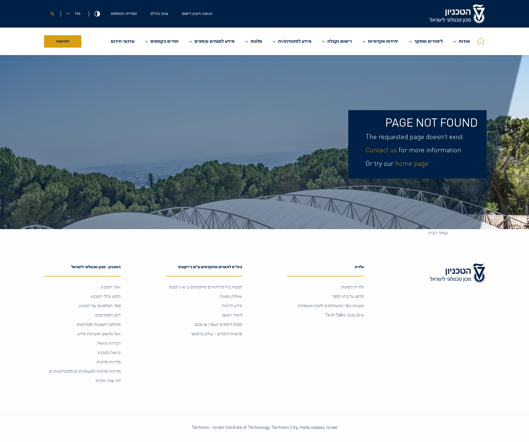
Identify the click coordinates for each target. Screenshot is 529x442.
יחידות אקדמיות (383, 41)
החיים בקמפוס (164, 41)
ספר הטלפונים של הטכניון (100, 305)
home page (411, 163)
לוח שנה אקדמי (108, 380)
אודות (464, 41)
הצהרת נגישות (109, 343)
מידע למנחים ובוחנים (214, 41)
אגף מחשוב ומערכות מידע (99, 334)
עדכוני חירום (122, 41)
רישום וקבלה (339, 41)
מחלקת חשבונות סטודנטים (99, 324)
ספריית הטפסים (124, 13)
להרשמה (62, 41)
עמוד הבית (438, 232)
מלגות (256, 41)
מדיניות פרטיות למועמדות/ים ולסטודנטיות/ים (85, 371)
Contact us (381, 150)
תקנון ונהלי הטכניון (106, 296)
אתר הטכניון (111, 287)
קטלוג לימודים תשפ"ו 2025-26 (218, 324)
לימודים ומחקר (428, 41)
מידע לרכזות (232, 305)
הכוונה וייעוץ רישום (197, 13)
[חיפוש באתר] (52, 14)
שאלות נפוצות (230, 296)
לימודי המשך (232, 315)
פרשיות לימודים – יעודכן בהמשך (216, 334)
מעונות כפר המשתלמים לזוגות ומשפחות (331, 305)
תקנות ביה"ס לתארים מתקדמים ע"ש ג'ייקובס (205, 287)
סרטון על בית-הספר (348, 296)
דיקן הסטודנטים (108, 315)
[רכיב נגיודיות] (97, 14)
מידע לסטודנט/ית (294, 41)
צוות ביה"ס (159, 13)
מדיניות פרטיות (108, 362)
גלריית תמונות (352, 287)
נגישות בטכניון (109, 352)
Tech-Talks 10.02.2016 (344, 315)
